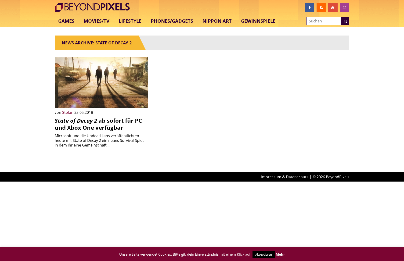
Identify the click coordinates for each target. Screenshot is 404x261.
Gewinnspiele (258, 21)
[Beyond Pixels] (94, 7)
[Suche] (345, 21)
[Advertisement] (202, 90)
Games (66, 21)
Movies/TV (96, 21)
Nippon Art (217, 21)
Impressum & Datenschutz (284, 176)
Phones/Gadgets (172, 21)
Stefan (68, 112)
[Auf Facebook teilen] (141, 100)
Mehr (280, 254)
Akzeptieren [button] (263, 254)
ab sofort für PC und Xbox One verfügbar (98, 124)
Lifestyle (130, 21)
